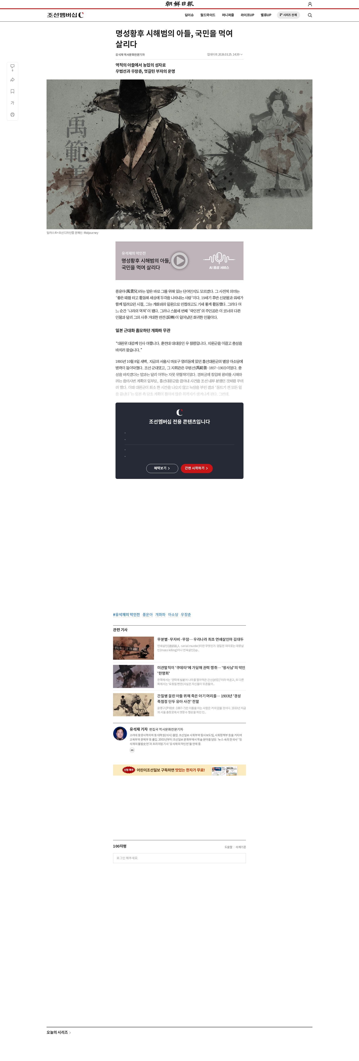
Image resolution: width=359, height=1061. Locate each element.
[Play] (179, 260)
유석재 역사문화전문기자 (130, 55)
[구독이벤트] (179, 770)
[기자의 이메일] (132, 751)
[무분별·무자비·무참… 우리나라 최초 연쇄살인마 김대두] (133, 648)
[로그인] (309, 4)
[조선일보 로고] (179, 4)
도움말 (228, 847)
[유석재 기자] (120, 733)
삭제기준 (241, 847)
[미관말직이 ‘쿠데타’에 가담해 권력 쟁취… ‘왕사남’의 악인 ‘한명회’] (133, 676)
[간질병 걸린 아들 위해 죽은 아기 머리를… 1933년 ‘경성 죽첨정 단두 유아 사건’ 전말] (133, 704)
